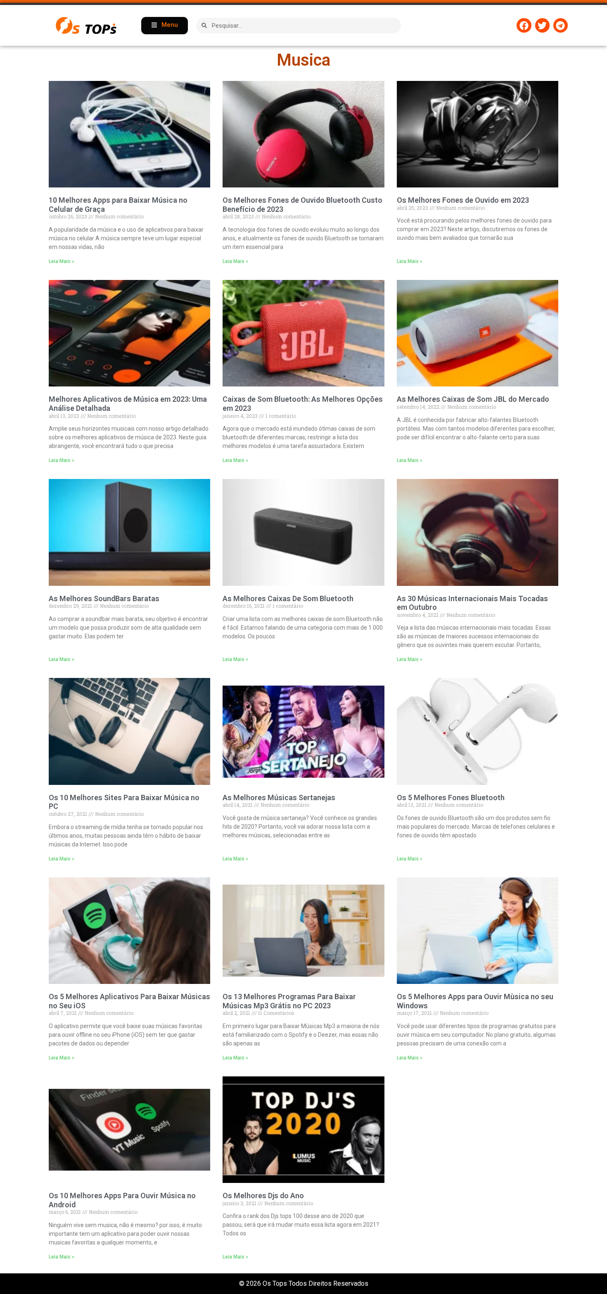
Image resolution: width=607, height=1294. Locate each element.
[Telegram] (560, 25)
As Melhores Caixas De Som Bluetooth (288, 598)
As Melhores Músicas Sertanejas (279, 797)
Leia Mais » (61, 261)
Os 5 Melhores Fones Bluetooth (451, 797)
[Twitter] (542, 25)
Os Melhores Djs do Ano (263, 1195)
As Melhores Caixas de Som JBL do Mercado (473, 399)
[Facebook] (524, 25)
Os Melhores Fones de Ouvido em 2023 (463, 200)
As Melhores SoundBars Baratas (104, 598)
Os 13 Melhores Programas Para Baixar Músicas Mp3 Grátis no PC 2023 (289, 1001)
